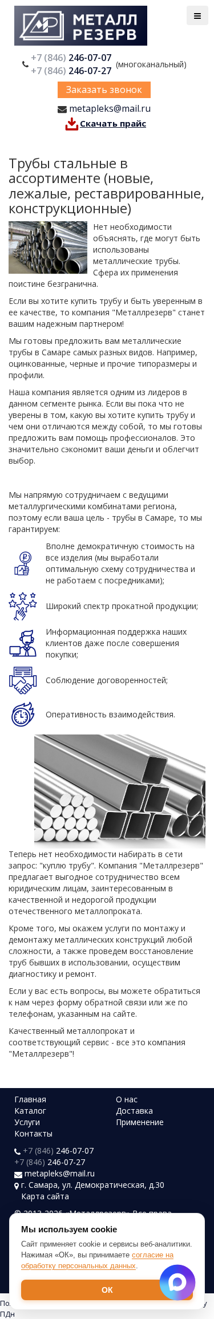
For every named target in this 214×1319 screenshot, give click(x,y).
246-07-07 (72, 57)
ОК (107, 1289)
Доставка (134, 1110)
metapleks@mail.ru (110, 108)
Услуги (27, 1122)
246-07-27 (72, 70)
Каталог (30, 1110)
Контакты (33, 1133)
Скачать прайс (113, 123)
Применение (140, 1122)
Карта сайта (45, 1196)
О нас (127, 1099)
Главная (30, 1099)
